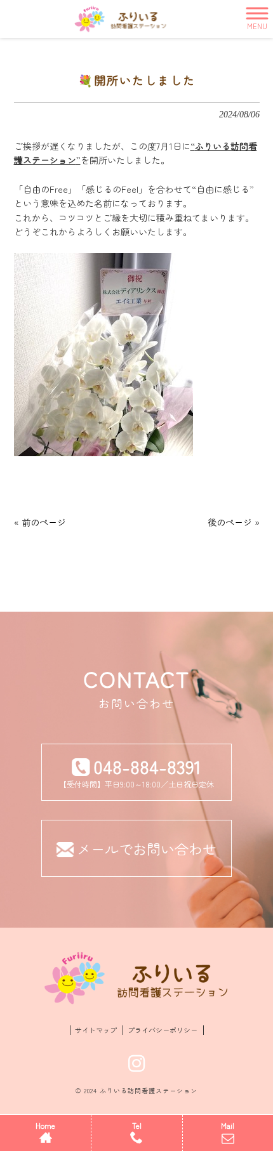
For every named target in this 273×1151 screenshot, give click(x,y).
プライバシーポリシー (162, 1030)
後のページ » (234, 522)
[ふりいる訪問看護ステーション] (121, 19)
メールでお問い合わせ (146, 848)
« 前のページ (40, 522)
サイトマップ (96, 1030)
